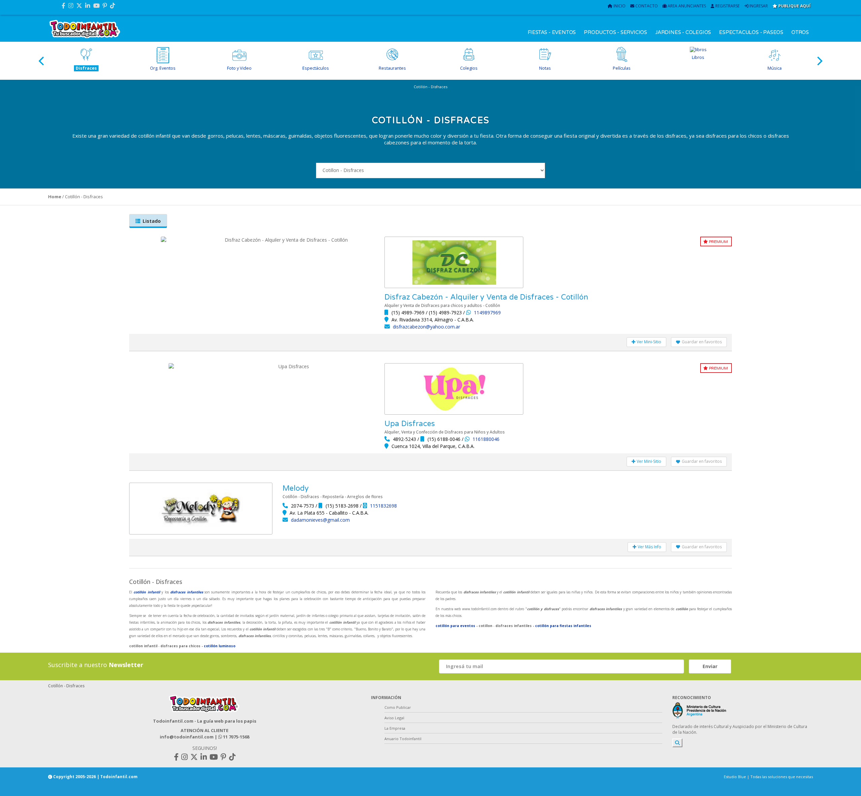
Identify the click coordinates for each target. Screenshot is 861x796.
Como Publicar (397, 707)
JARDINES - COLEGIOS (683, 32)
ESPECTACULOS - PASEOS (751, 32)
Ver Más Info (649, 547)
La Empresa (394, 728)
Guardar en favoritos (702, 342)
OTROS (800, 32)
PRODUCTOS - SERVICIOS (615, 32)
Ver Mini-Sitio (648, 342)
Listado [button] (152, 221)
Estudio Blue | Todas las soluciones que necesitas (768, 776)
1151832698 (383, 506)
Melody (296, 488)
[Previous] (42, 61)
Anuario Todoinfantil (402, 738)
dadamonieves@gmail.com (320, 520)
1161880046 (486, 439)
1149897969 (487, 312)
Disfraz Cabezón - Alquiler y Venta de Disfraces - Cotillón (486, 297)
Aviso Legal (394, 717)
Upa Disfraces (409, 423)
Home (54, 197)
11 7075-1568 (235, 737)
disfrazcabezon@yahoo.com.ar (426, 326)
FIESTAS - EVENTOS (552, 32)
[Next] (819, 61)
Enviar (710, 666)
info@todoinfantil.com (187, 737)
